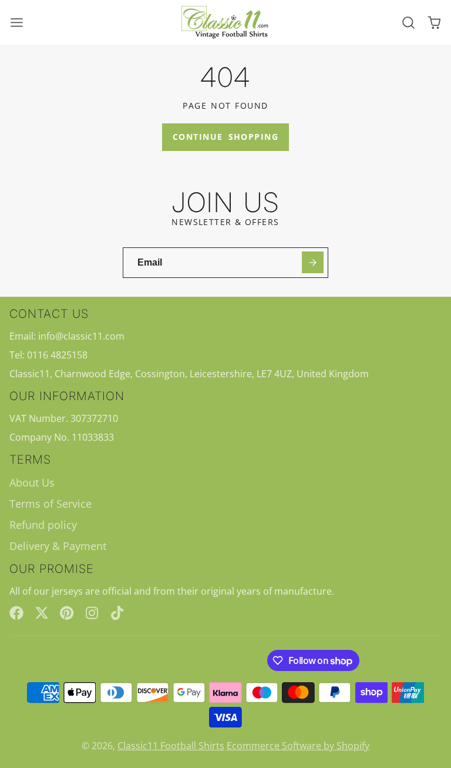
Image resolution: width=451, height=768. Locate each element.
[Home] (225, 22)
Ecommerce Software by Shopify (298, 745)
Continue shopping (225, 136)
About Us (32, 482)
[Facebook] (16, 613)
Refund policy (43, 525)
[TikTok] (118, 613)
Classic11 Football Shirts (170, 745)
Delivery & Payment (57, 546)
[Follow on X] (42, 613)
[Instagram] (93, 613)
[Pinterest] (67, 613)
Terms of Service (50, 504)
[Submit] (313, 262)
